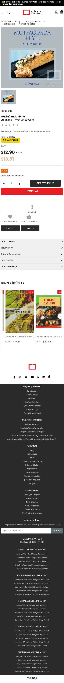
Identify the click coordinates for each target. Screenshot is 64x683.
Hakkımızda (32, 454)
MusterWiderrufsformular (32, 428)
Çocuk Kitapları (32, 506)
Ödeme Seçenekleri (11, 254)
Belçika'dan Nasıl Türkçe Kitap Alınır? (32, 656)
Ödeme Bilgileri (32, 465)
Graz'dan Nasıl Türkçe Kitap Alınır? (32, 646)
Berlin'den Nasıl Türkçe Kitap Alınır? (32, 558)
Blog (32, 450)
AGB (32, 458)
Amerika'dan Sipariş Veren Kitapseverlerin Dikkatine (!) (32, 439)
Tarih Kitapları (32, 502)
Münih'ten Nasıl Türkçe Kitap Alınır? (32, 561)
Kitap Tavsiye (32, 409)
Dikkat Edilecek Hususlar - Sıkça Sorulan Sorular (32, 436)
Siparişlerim (32, 391)
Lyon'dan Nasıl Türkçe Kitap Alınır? (32, 616)
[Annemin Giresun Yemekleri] (17, 311)
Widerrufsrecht (32, 424)
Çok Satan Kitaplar (32, 406)
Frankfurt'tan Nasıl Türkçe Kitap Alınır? (32, 569)
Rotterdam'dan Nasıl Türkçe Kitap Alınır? (32, 587)
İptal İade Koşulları (32, 480)
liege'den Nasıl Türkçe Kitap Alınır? (32, 664)
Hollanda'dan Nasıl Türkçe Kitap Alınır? (32, 580)
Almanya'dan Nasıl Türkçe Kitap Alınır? (32, 554)
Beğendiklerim (32, 402)
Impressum (32, 469)
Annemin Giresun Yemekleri (17, 337)
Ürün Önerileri (7, 260)
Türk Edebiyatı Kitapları (32, 513)
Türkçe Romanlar (32, 510)
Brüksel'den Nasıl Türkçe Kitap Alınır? (32, 660)
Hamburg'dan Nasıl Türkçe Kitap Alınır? (32, 565)
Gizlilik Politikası (32, 472)
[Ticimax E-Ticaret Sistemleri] (32, 678)
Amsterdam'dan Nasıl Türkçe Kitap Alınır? (32, 583)
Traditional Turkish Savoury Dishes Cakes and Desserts (47, 337)
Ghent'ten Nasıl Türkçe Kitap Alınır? (32, 668)
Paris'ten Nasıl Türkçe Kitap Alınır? (32, 609)
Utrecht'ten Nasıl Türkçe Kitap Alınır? (32, 591)
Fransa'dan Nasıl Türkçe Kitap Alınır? (32, 605)
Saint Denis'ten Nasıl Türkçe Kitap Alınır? (32, 620)
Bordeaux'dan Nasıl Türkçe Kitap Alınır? (32, 613)
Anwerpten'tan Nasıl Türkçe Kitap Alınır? (32, 671)
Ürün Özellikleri (8, 241)
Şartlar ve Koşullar (32, 476)
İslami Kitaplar (32, 498)
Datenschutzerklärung (32, 461)
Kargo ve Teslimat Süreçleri (32, 432)
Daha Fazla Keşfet (9, 266)
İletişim (32, 484)
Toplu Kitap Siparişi (32, 413)
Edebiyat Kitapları (32, 495)
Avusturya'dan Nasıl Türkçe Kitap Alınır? (32, 631)
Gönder (57, 530)
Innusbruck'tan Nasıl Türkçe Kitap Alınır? (32, 642)
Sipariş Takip (32, 395)
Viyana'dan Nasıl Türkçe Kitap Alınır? (32, 635)
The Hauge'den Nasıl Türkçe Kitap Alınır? (32, 594)
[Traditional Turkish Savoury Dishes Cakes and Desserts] (47, 311)
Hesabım (32, 398)
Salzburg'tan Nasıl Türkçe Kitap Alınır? (32, 638)
